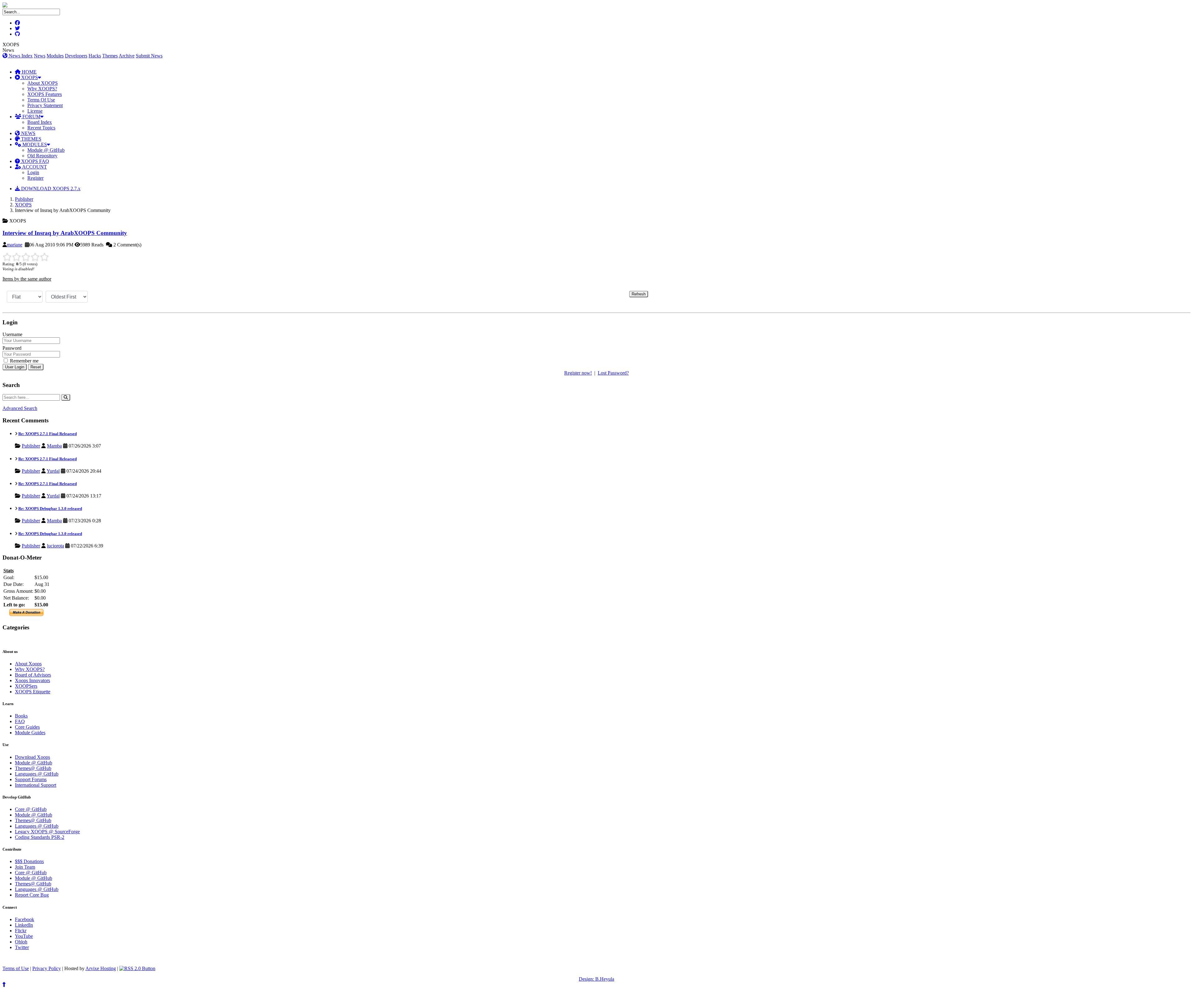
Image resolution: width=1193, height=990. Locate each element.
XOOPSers (26, 686)
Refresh (639, 294)
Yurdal (53, 471)
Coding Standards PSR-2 (39, 837)
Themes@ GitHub (33, 768)
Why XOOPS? (42, 88)
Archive (127, 55)
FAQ (20, 721)
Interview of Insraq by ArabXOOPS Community (64, 233)
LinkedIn (24, 925)
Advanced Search (19, 408)
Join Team (25, 867)
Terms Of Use (41, 99)
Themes (110, 55)
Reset (35, 367)
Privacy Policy (46, 968)
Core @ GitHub (31, 809)
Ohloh (21, 941)
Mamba (54, 445)
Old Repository (42, 155)
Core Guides (27, 727)
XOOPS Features (44, 94)
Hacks (95, 55)
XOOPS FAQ (34, 161)
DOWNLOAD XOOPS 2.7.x (50, 188)
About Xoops (28, 663)
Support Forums (31, 779)
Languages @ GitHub (36, 773)
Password (11, 348)
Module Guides (30, 732)
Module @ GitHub (46, 150)
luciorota (55, 545)
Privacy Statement (45, 105)
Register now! (578, 373)
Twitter (22, 947)
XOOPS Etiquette (32, 691)
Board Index (39, 122)
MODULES (34, 144)
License (35, 111)
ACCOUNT (34, 166)
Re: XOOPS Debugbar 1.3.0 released (50, 508)
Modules (55, 55)
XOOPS (29, 77)
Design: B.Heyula (596, 979)
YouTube (24, 936)
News (39, 55)
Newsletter (31, 639)
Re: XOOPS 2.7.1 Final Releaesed (47, 433)
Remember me (24, 360)
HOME (29, 71)
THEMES (30, 139)
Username (12, 334)
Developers (76, 55)
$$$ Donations (29, 861)
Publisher (24, 199)
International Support (35, 785)
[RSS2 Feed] (137, 968)
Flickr (20, 930)
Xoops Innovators (32, 680)
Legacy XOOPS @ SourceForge (47, 831)
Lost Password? (613, 373)
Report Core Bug (32, 895)
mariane (14, 244)
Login (33, 172)
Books (21, 715)
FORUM (30, 116)
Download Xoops (32, 757)
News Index (20, 55)
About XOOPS (42, 83)
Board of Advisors (33, 674)
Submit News (149, 55)
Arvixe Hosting (100, 968)
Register (35, 178)
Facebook (24, 919)
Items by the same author (26, 278)
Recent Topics (41, 127)
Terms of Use (15, 968)
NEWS (27, 133)
